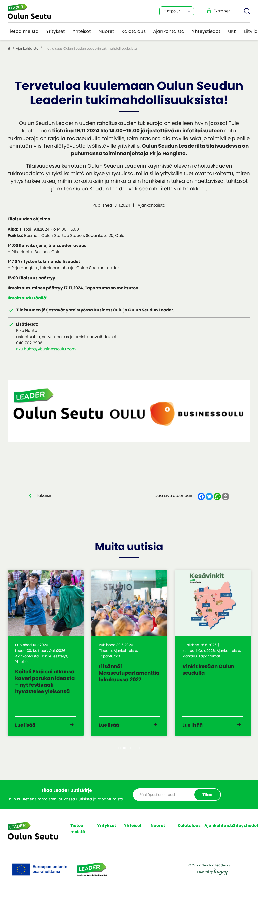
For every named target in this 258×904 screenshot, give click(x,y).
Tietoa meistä (23, 31)
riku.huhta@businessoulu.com (46, 349)
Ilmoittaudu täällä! (28, 298)
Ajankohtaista (168, 31)
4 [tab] (134, 748)
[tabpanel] (46, 653)
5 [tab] (139, 748)
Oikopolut (172, 11)
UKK (232, 31)
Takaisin (44, 496)
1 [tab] (119, 748)
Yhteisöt (82, 31)
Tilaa (207, 795)
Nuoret (106, 31)
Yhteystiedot (206, 31)
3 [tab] (129, 748)
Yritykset (55, 31)
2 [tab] (124, 748)
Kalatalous (134, 31)
